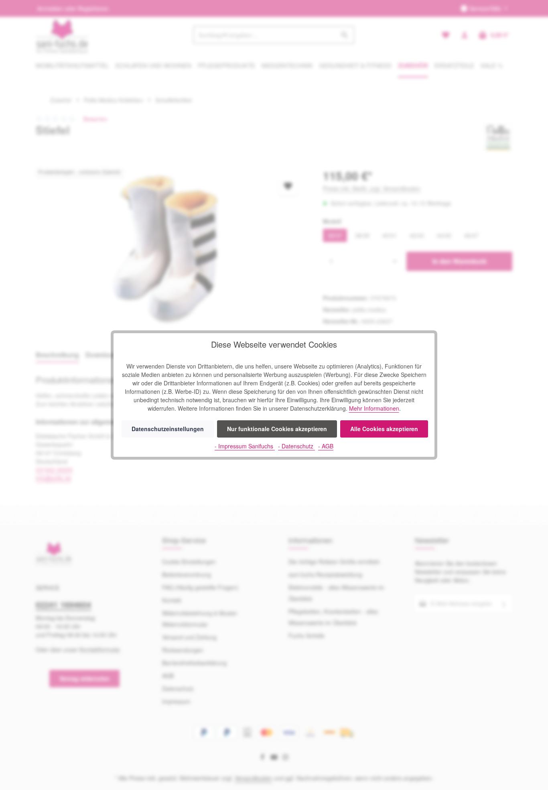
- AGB (325, 446)
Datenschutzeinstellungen (168, 429)
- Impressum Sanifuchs (245, 446)
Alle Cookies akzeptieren (384, 429)
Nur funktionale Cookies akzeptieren (277, 429)
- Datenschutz (296, 446)
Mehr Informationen (374, 408)
